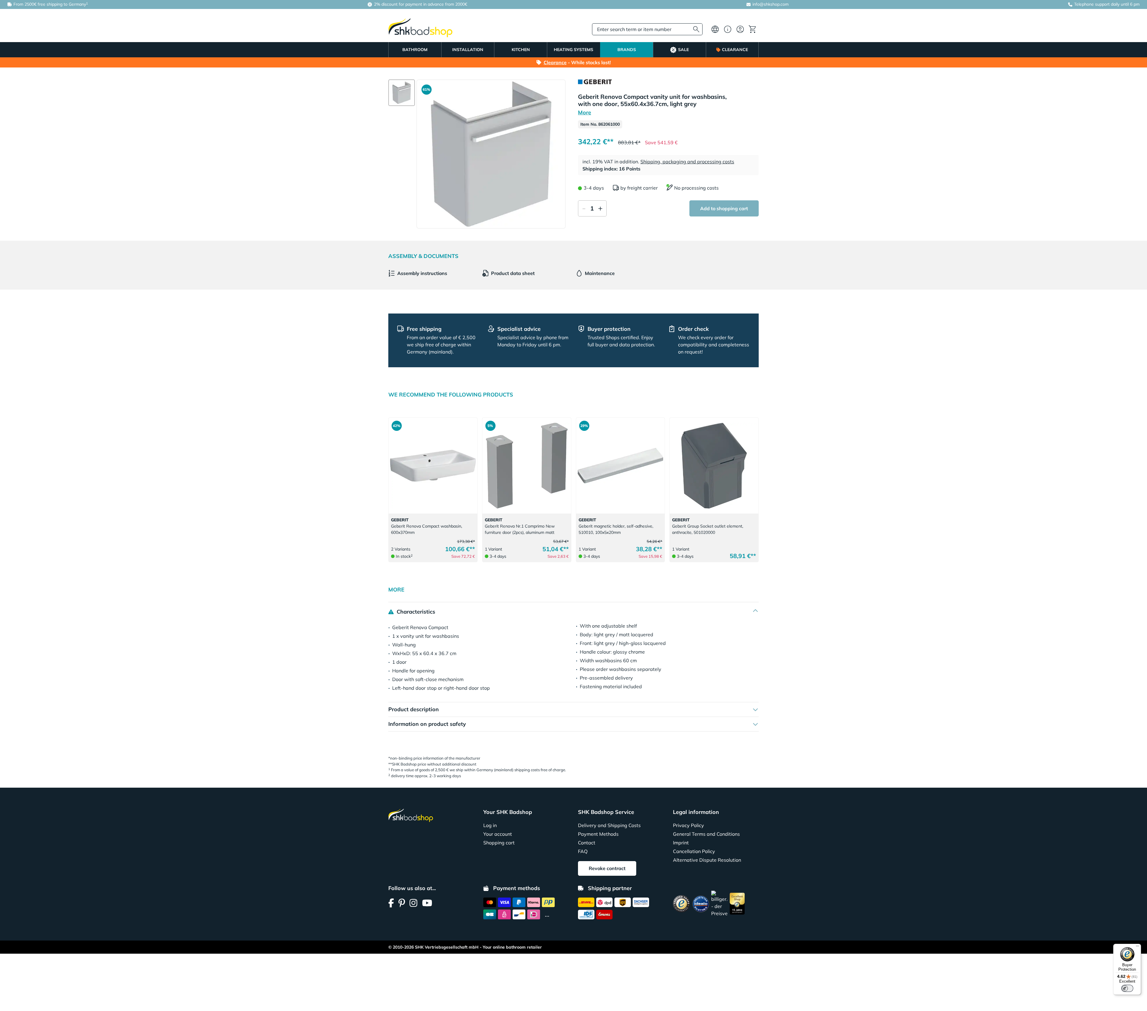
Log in (490, 825)
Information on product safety (427, 723)
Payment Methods (598, 834)
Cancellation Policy (694, 851)
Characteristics (415, 611)
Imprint (681, 843)
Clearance (735, 49)
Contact (586, 843)
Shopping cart (499, 843)
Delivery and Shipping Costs (609, 825)
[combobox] (647, 29)
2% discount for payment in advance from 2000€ (420, 4)
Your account (497, 834)
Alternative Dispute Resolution (707, 860)
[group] (401, 92)
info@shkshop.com (770, 4)
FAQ (583, 851)
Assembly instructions (422, 273)
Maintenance (600, 273)
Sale (683, 49)
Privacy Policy (688, 825)
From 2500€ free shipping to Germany (50, 4)
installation (467, 49)
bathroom (414, 49)
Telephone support (1092, 4)
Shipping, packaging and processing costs (687, 162)
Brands (626, 49)
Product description (413, 709)
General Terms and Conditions (706, 834)
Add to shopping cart (724, 208)
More (584, 112)
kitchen (521, 49)
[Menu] (1137, 947)
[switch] (1127, 988)
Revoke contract (607, 868)
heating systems (573, 49)
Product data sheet (513, 273)
